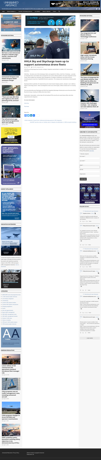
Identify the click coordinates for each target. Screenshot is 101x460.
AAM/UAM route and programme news (11, 294)
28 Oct (92, 213)
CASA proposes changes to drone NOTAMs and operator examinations (11, 417)
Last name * (82, 160)
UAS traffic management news (37, 67)
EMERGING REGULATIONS (7, 350)
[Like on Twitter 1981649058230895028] (86, 333)
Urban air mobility (6, 320)
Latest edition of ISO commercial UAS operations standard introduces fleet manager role (10, 369)
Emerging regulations (7, 306)
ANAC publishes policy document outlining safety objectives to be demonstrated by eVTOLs (11, 440)
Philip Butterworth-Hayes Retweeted (91, 211)
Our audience (37, 11)
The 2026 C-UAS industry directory (25, 11)
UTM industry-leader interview (9, 324)
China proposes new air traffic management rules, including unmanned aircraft (11, 394)
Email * (81, 165)
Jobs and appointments (7, 310)
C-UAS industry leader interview (9, 296)
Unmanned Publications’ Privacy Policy (10, 452)
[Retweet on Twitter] (83, 211)
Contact (54, 11)
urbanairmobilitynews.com (89, 251)
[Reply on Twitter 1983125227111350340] (81, 245)
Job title (81, 169)
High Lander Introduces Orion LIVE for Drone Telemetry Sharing (89, 57)
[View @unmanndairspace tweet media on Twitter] (81, 241)
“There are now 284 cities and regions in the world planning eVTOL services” (10, 98)
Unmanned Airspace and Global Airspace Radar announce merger (10, 78)
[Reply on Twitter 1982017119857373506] (81, 313)
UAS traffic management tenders (10, 316)
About (3, 11)
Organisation (82, 173)
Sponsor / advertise (46, 11)
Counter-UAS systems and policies (10, 304)
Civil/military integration (8, 298)
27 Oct (98, 251)
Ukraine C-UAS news (7, 318)
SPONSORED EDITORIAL (7, 35)
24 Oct (97, 317)
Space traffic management (8, 312)
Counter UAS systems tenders (9, 302)
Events (3, 308)
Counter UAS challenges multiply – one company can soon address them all (89, 105)
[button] (59, 11)
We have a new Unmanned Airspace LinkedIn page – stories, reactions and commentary (11, 55)
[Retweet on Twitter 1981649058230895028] (83, 333)
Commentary (5, 300)
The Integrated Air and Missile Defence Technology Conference (88, 35)
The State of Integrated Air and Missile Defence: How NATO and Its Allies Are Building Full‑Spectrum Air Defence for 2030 (90, 81)
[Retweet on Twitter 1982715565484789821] (83, 290)
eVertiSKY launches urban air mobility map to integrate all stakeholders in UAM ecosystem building (53, 122)
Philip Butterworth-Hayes (89, 225)
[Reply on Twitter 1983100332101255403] (81, 222)
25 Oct (98, 296)
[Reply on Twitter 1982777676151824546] (81, 267)
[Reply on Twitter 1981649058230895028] (81, 333)
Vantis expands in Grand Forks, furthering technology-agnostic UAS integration (43, 120)
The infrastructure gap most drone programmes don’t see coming (10, 121)
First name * (82, 156)
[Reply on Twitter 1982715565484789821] (81, 290)
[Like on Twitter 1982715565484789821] (86, 290)
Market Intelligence (11, 11)
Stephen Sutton (86, 213)
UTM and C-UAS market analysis (9, 322)
